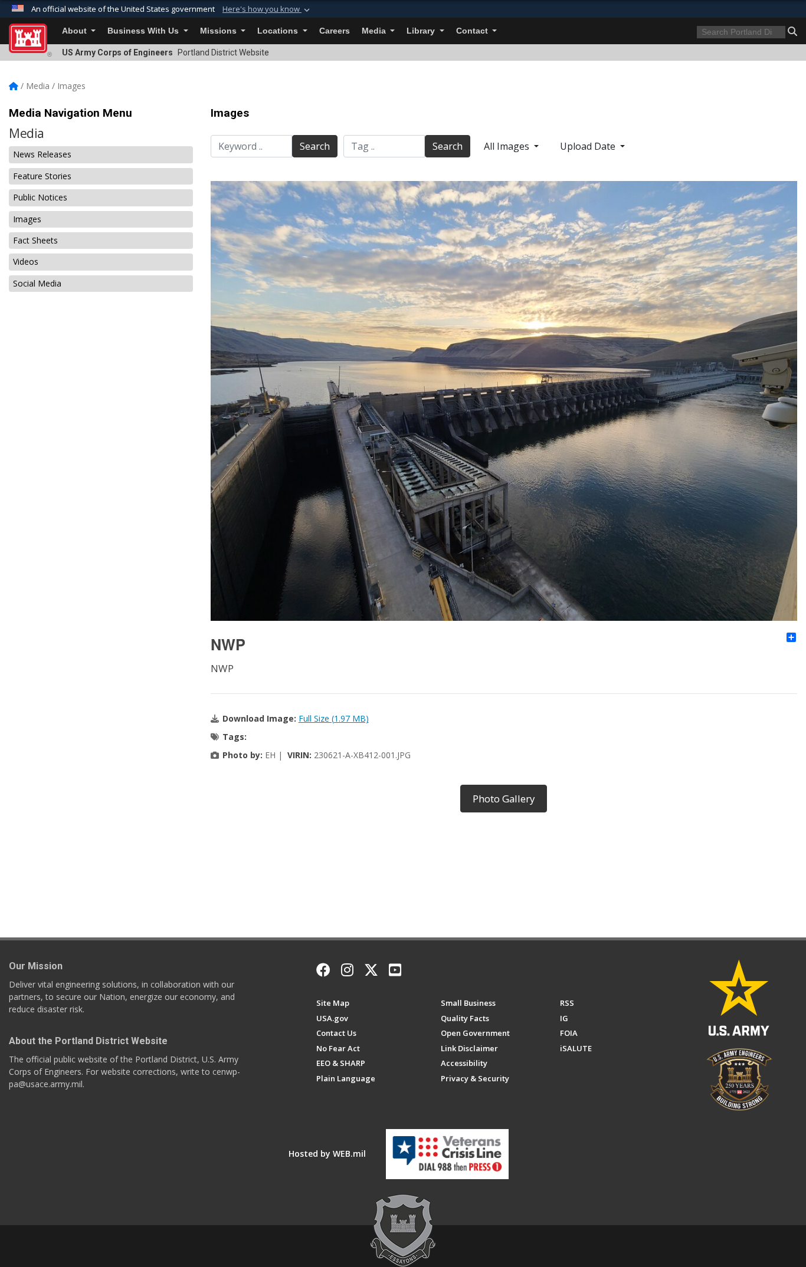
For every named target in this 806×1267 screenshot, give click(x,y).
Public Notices (40, 197)
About (75, 31)
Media (375, 31)
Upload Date (589, 146)
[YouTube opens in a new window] (395, 969)
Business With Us (144, 31)
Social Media (37, 283)
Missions (219, 31)
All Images (508, 146)
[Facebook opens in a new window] (323, 969)
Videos (25, 261)
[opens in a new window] (347, 969)
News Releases (42, 154)
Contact (473, 31)
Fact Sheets (35, 240)
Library (422, 31)
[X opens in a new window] (371, 969)
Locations (278, 31)
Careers (334, 31)
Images (27, 219)
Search (315, 146)
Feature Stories (42, 176)
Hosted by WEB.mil (327, 1153)
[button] (267, 9)
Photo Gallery (504, 798)
